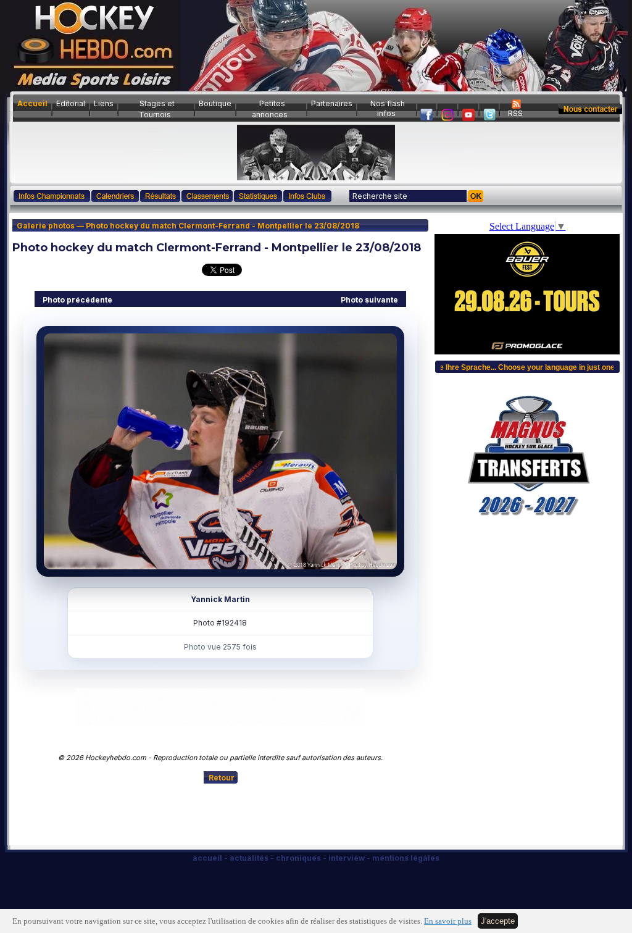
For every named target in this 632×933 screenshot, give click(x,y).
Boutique (215, 103)
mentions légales (405, 858)
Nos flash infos (387, 108)
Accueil (32, 103)
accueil (207, 858)
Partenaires (331, 103)
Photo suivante (369, 299)
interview (346, 858)
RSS (515, 113)
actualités (249, 858)
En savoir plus (448, 921)
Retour (222, 777)
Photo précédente (77, 299)
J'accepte (498, 921)
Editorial (70, 103)
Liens (104, 103)
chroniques (298, 858)
